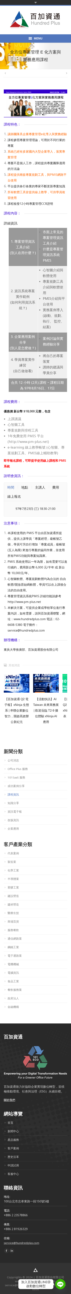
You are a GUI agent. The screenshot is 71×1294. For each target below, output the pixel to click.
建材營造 (13, 904)
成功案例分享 (16, 786)
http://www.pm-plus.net (24, 602)
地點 (24, 487)
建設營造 (13, 896)
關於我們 (9, 1100)
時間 (10, 487)
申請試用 (13, 1165)
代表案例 (13, 853)
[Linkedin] (11, 1250)
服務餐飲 (13, 930)
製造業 (12, 862)
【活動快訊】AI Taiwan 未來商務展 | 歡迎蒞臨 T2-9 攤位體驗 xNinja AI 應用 (46, 711)
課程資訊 (13, 794)
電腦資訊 (13, 973)
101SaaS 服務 (16, 777)
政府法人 (13, 998)
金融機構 (13, 1007)
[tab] (11, 487)
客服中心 (13, 1174)
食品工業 (13, 981)
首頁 (10, 1123)
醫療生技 (13, 913)
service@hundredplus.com (26, 630)
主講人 (40, 487)
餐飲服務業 (15, 990)
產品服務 (13, 1140)
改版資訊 (13, 820)
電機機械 (13, 964)
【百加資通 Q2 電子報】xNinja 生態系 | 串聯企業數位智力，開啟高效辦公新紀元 (16, 711)
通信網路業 (15, 938)
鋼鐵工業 (13, 947)
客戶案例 (13, 1148)
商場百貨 (13, 921)
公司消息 (13, 760)
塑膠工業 (13, 887)
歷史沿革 (13, 1157)
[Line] (60, 1284)
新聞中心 (13, 1131)
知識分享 (13, 803)
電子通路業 (15, 955)
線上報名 (14, 496)
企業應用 (13, 828)
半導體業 (13, 879)
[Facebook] (6, 1250)
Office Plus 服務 (18, 769)
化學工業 (13, 870)
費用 (55, 487)
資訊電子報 (15, 811)
